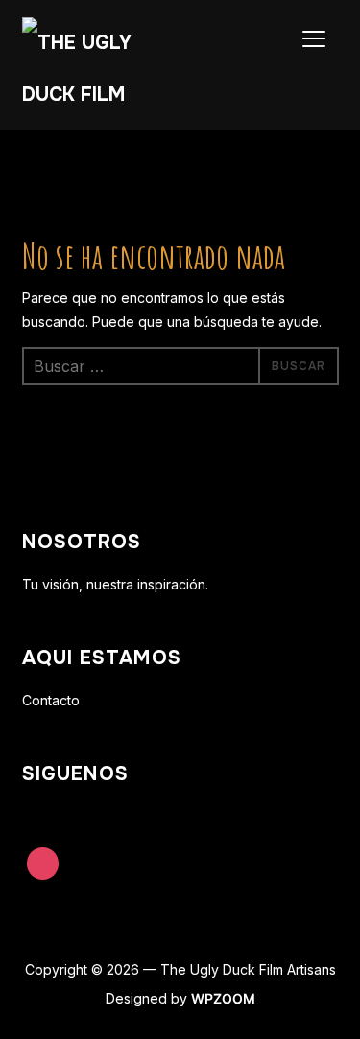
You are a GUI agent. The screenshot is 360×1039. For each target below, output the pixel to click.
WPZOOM (223, 998)
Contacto (51, 700)
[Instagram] (43, 864)
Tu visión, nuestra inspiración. (115, 584)
